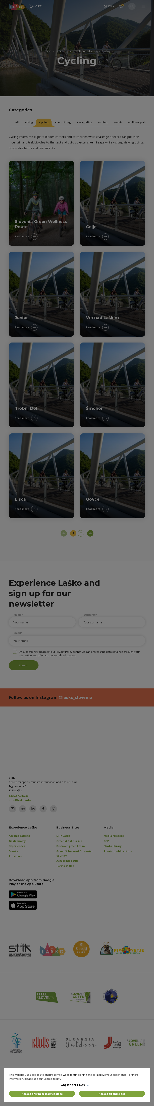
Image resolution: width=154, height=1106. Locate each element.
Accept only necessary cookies (42, 1094)
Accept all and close (112, 1094)
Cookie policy (52, 1079)
